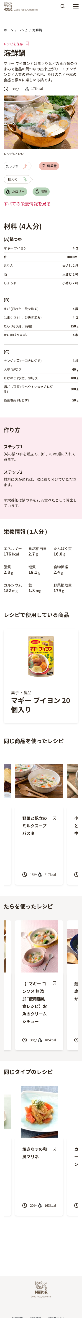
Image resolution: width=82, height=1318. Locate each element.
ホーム (8, 30)
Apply (62, 7)
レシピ (23, 30)
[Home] (22, 6)
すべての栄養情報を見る (27, 203)
